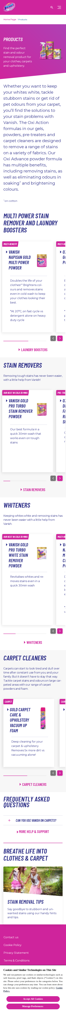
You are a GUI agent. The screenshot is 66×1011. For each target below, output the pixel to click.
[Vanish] (9, 7)
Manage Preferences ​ (33, 1006)
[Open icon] (51, 7)
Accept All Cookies (33, 999)
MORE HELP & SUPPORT (34, 831)
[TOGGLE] (59, 7)
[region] (33, 988)
